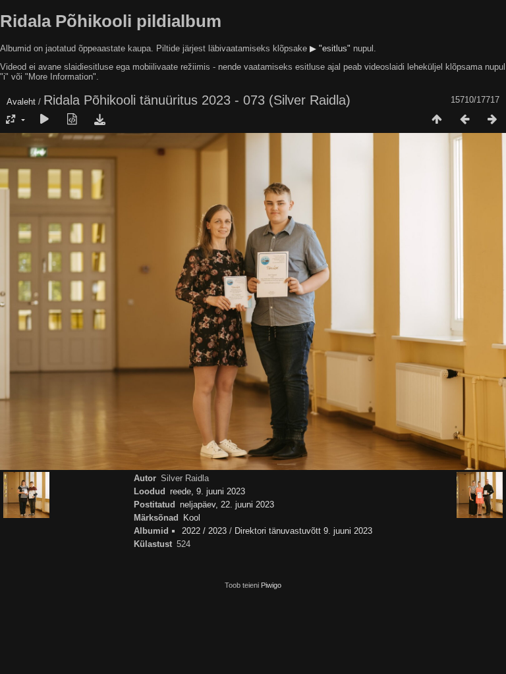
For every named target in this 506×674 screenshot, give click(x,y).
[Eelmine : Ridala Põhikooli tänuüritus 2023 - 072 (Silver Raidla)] (464, 119)
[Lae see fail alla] (99, 119)
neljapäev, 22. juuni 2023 (227, 504)
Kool (191, 518)
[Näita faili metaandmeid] (72, 119)
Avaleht (21, 102)
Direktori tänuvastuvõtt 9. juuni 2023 (303, 531)
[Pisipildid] (437, 119)
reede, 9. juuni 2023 (207, 491)
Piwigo (271, 585)
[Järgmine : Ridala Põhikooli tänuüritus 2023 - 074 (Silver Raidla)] (492, 119)
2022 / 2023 (204, 531)
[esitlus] (44, 119)
